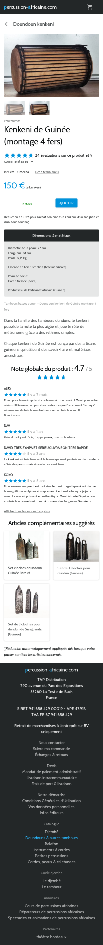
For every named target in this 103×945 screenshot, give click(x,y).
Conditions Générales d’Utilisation (51, 800)
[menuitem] (14, 109)
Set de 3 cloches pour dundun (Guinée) (74, 570)
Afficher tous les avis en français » (27, 511)
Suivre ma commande (51, 748)
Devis (51, 765)
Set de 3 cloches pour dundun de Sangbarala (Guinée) (25, 629)
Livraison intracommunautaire (51, 777)
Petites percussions (51, 855)
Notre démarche (52, 794)
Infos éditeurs (52, 812)
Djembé (51, 831)
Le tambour (52, 886)
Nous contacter (51, 742)
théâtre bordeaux (51, 936)
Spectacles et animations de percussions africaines (51, 917)
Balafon (51, 843)
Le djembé (51, 880)
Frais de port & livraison (52, 783)
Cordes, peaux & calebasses (52, 861)
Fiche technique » (47, 172)
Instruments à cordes (52, 849)
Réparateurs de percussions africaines (51, 911)
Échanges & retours (51, 754)
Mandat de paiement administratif (51, 771)
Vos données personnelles (51, 806)
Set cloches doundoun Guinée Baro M (25, 570)
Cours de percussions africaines (51, 905)
